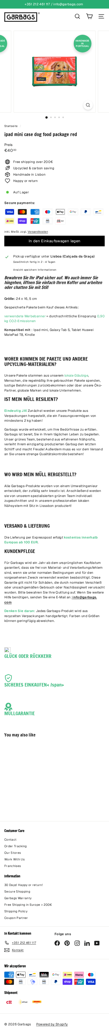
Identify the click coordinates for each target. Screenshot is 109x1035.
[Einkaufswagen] (89, 16)
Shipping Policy (15, 911)
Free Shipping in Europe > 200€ (28, 905)
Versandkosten (38, 231)
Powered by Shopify (52, 1024)
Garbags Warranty (17, 898)
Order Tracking (15, 846)
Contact (10, 840)
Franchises (12, 866)
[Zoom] (88, 105)
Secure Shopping (17, 892)
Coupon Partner (16, 918)
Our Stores (12, 853)
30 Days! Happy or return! (23, 885)
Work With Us (14, 859)
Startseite (11, 126)
